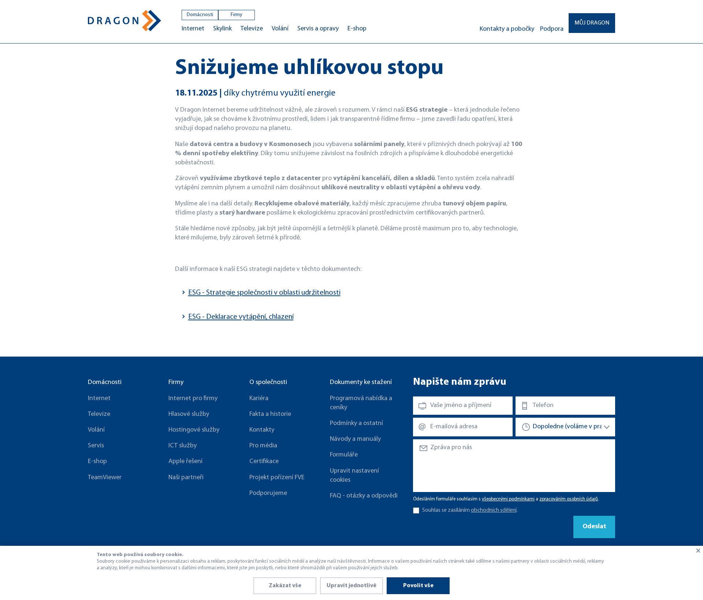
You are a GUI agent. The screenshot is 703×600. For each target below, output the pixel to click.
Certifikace (264, 461)
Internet (193, 29)
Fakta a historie (270, 414)
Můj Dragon (591, 23)
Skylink (222, 29)
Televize (252, 29)
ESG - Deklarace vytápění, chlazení (241, 317)
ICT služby (182, 446)
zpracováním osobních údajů (568, 499)
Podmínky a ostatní (356, 423)
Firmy (236, 15)
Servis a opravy (318, 29)
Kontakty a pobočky (507, 29)
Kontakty (261, 430)
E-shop (357, 29)
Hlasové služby (188, 414)
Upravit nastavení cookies (354, 476)
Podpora (551, 29)
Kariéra (258, 398)
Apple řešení (185, 461)
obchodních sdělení (494, 510)
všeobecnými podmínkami (508, 499)
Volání (280, 29)
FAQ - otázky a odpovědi (364, 496)
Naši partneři (186, 477)
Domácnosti (200, 15)
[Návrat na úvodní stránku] (124, 20)
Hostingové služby (193, 430)
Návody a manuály (355, 439)
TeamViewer (105, 477)
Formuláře (344, 455)
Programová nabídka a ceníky (361, 403)
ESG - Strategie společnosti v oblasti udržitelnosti (264, 293)
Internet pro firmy (192, 398)
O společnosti (268, 382)
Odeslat (594, 526)
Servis (96, 446)
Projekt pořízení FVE (277, 477)
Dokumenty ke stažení (361, 382)
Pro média (263, 446)
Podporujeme (268, 493)
